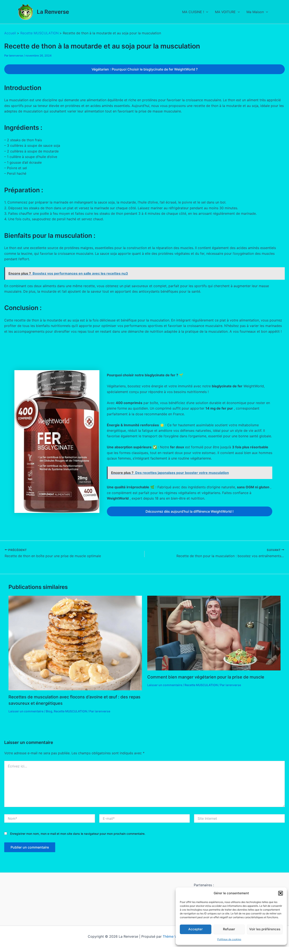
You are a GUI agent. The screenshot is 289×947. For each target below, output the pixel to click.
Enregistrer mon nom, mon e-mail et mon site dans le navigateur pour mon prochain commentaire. (77, 833)
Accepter (195, 929)
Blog (49, 711)
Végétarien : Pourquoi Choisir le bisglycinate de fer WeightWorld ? (145, 69)
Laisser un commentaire (25, 711)
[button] (280, 893)
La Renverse (53, 11)
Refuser (229, 929)
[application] (206, 11)
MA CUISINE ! (193, 12)
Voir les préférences (264, 929)
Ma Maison (255, 12)
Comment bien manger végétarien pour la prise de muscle (205, 677)
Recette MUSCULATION (70, 711)
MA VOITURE (225, 12)
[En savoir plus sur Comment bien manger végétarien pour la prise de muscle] (214, 633)
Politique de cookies (229, 939)
